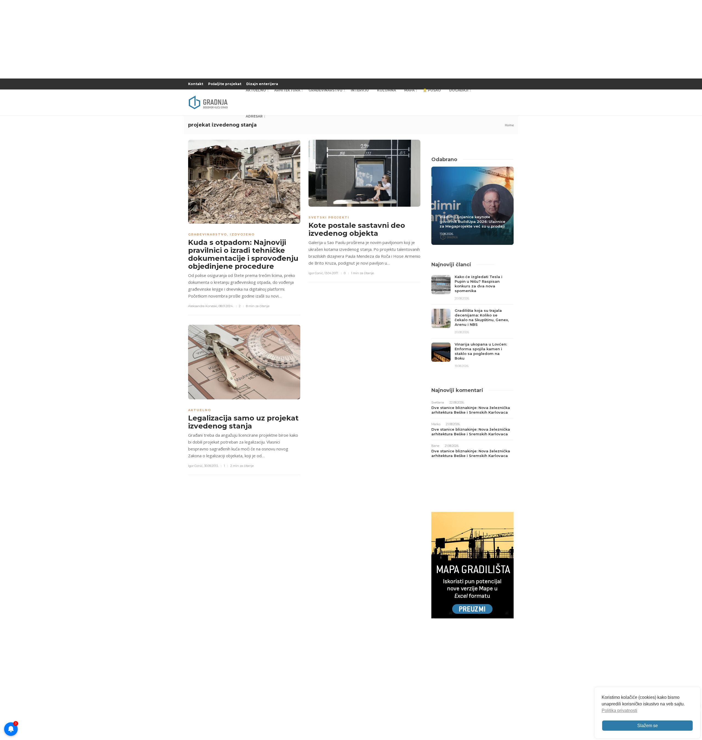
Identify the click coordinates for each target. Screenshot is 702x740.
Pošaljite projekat (224, 84)
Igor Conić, (316, 273)
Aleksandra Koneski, (203, 306)
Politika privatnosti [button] (619, 710)
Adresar (254, 116)
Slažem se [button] (647, 725)
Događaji (458, 90)
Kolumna (386, 90)
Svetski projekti (328, 217)
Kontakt (195, 84)
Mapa (409, 90)
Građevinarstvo (325, 90)
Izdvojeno (242, 234)
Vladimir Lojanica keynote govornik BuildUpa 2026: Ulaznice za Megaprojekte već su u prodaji (472, 221)
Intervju (360, 90)
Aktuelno (256, 90)
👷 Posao (432, 90)
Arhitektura (287, 90)
